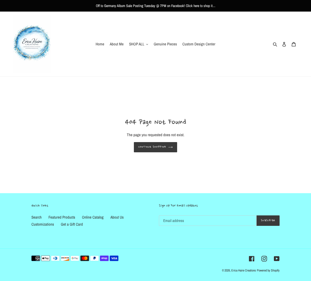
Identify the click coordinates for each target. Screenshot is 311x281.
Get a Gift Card (72, 224)
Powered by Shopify (268, 270)
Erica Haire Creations (243, 270)
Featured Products (61, 217)
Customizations (42, 224)
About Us (117, 217)
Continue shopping (152, 147)
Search (36, 217)
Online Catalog (93, 217)
